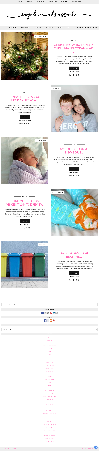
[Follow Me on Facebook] (45, 320)
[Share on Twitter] (45, 313)
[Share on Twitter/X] (76, 75)
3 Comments (75, 71)
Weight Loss (12, 27)
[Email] (93, 28)
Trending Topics (49, 435)
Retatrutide (49, 27)
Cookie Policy (53, 1)
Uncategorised (50, 438)
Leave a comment (25, 120)
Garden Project (49, 360)
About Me (29, 1)
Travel (49, 433)
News (49, 402)
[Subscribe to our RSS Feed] (51, 320)
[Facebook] (88, 28)
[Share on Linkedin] (54, 313)
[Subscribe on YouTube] (54, 320)
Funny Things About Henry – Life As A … (25, 98)
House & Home (49, 379)
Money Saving (49, 393)
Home (20, 1)
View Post (74, 68)
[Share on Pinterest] (78, 75)
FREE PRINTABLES (49, 357)
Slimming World (25, 27)
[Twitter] (77, 28)
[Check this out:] (42, 313)
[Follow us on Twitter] (48, 320)
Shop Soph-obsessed (49, 424)
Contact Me (40, 1)
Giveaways (49, 362)
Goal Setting (49, 365)
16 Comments (75, 172)
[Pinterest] (82, 28)
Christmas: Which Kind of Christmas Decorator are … (74, 48)
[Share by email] (56, 313)
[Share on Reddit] (48, 313)
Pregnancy (49, 410)
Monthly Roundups (49, 396)
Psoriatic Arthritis (49, 413)
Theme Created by (89, 448)
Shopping (50, 427)
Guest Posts (49, 368)
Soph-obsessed (12, 448)
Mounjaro (38, 27)
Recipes (60, 27)
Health (49, 374)
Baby (49, 337)
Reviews (24, 196)
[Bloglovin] (90, 28)
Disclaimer (64, 1)
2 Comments (25, 224)
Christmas (74, 40)
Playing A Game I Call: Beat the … (74, 254)
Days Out (49, 348)
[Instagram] (80, 28)
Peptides (49, 407)
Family (25, 92)
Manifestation (49, 390)
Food (49, 354)
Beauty (49, 340)
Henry (50, 376)
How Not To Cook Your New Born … (74, 150)
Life (68, 27)
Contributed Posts (49, 346)
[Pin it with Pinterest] (51, 313)
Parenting (49, 404)
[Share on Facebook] (74, 75)
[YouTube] (85, 28)
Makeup (49, 388)
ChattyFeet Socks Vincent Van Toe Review (24, 202)
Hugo (49, 382)
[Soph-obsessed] (49, 15)
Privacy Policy (76, 1)
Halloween (49, 371)
